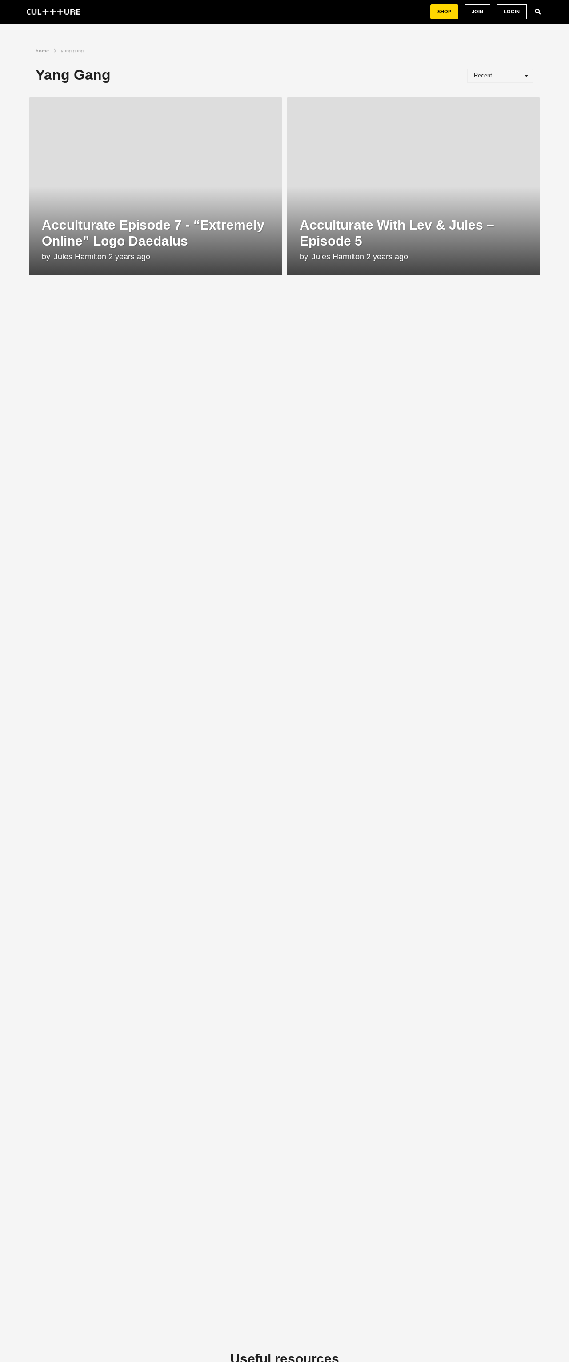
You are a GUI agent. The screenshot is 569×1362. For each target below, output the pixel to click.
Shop (444, 11)
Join (477, 11)
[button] (537, 12)
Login (512, 11)
